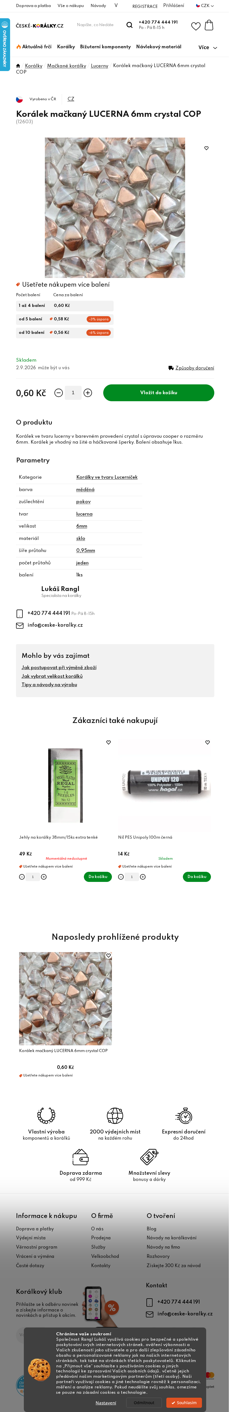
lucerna (84, 514)
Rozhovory (158, 1256)
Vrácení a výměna (35, 1256)
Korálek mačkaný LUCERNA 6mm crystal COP (63, 1051)
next (209, 829)
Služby (98, 1247)
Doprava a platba (33, 6)
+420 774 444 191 (158, 22)
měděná (85, 489)
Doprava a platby (35, 1229)
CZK (205, 6)
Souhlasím (187, 1402)
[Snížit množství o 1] (58, 393)
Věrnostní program (36, 1247)
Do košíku (166, 393)
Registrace (145, 7)
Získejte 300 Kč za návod (174, 1266)
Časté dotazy (30, 1266)
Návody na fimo (163, 1247)
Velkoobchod (105, 1256)
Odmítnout (144, 1402)
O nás (97, 1229)
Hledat (130, 25)
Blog (152, 1229)
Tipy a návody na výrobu (49, 685)
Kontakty (101, 1266)
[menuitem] (34, 47)
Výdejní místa (31, 1238)
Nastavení (106, 1403)
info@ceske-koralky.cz (55, 625)
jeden (82, 563)
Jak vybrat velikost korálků (52, 676)
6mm (81, 526)
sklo (80, 538)
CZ (71, 99)
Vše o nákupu (71, 6)
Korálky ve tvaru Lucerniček (107, 477)
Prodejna (101, 1238)
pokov (83, 501)
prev (20, 829)
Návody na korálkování (172, 1238)
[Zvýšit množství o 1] (88, 393)
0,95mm (85, 550)
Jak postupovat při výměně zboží (59, 667)
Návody (98, 6)
